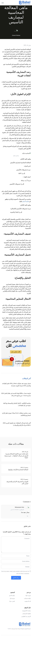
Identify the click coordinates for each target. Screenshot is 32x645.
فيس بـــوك (12, 601)
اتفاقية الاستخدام (27, 613)
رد (27, 515)
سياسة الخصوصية (26, 610)
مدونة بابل (12, 598)
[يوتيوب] (23, 639)
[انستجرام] (26, 639)
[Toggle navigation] (2, 3)
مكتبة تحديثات (27, 598)
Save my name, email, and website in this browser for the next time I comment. (15, 572)
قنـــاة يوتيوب (27, 601)
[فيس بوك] (29, 639)
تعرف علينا (28, 595)
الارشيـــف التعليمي (26, 616)
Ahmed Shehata (16, 35)
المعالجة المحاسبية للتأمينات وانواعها (18, 469)
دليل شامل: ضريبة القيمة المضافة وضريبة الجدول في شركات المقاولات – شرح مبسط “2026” (16, 455)
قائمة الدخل (25, 201)
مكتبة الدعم (12, 595)
